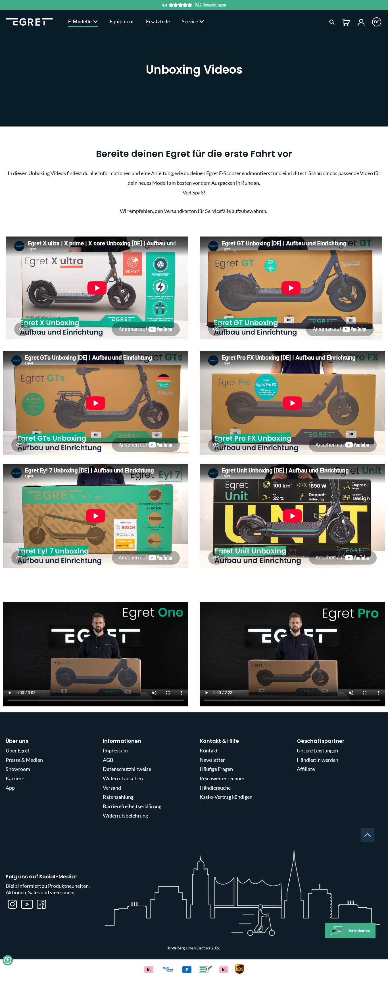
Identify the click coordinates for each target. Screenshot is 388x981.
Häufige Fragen (216, 769)
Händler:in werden (317, 760)
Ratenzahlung (118, 797)
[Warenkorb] (346, 21)
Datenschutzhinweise (127, 769)
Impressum (115, 750)
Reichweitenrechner (222, 778)
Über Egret (18, 750)
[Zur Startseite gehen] (29, 21)
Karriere (15, 778)
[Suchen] (332, 21)
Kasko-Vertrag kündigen (226, 797)
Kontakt (209, 750)
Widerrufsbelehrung (125, 815)
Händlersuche (215, 788)
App (10, 788)
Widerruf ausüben (123, 778)
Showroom (18, 769)
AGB (108, 760)
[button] (7, 960)
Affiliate (306, 769)
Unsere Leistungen (317, 750)
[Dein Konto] (361, 21)
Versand (112, 788)
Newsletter (212, 760)
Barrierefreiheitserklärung (132, 806)
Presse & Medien (24, 760)
